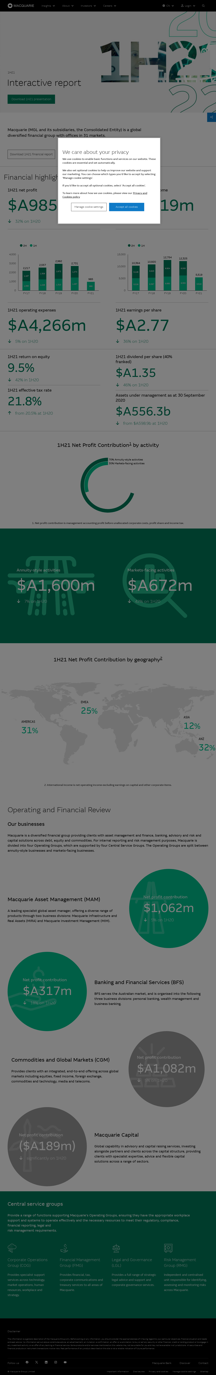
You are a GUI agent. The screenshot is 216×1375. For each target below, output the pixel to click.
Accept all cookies (127, 207)
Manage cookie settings (88, 207)
